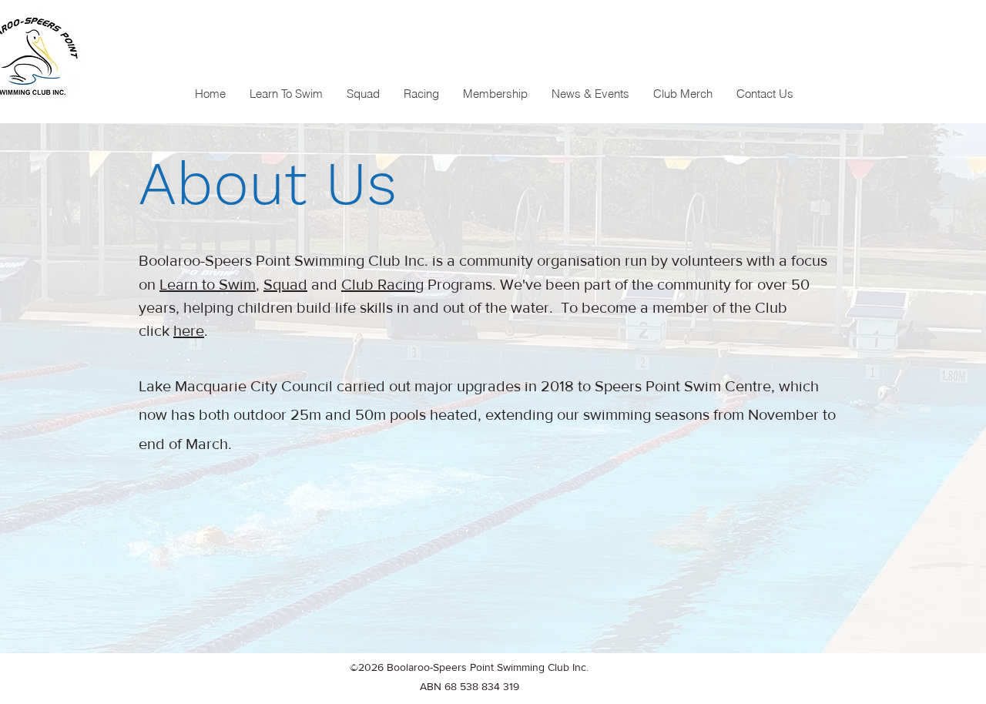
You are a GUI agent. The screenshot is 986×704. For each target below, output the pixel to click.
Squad (285, 284)
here (188, 330)
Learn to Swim (207, 284)
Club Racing (382, 284)
